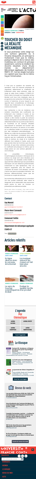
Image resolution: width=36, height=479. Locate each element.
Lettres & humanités (25, 253)
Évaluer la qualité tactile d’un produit (26, 288)
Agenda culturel (12, 322)
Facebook (2, 43)
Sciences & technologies (11, 30)
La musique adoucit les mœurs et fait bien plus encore (26, 262)
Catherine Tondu (20, 32)
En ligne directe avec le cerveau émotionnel (11, 261)
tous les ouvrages (20, 379)
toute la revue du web (20, 441)
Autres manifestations (28, 329)
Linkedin (2, 46)
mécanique (12, 234)
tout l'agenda (20, 335)
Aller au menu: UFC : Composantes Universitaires (4, 2)
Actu (4, 476)
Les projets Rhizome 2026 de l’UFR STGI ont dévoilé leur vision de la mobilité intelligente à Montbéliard (20, 394)
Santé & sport (9, 255)
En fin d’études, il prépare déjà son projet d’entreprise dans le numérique (20, 434)
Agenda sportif (27, 321)
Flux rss (2, 49)
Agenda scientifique (13, 329)
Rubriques (6, 462)
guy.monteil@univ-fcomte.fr (14, 207)
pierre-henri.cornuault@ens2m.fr (15, 215)
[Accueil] (18, 10)
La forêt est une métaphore (22, 360)
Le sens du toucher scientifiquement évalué (13, 289)
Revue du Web (7, 473)
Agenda (2, 39)
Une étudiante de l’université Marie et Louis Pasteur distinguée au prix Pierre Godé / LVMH (20, 405)
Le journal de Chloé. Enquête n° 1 (23, 370)
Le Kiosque (6, 469)
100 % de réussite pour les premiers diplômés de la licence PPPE (18, 425)
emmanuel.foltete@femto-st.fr (14, 223)
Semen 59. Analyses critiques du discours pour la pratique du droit (22, 349)
